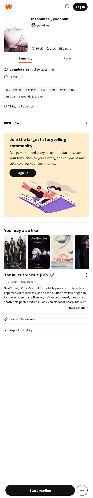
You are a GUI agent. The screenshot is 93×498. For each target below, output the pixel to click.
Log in (80, 7)
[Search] (67, 7)
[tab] (25, 60)
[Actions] (86, 275)
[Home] (32, 7)
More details (77, 308)
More (71, 89)
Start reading (40, 490)
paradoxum (44, 25)
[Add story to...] (82, 490)
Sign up (22, 173)
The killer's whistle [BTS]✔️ (29, 274)
